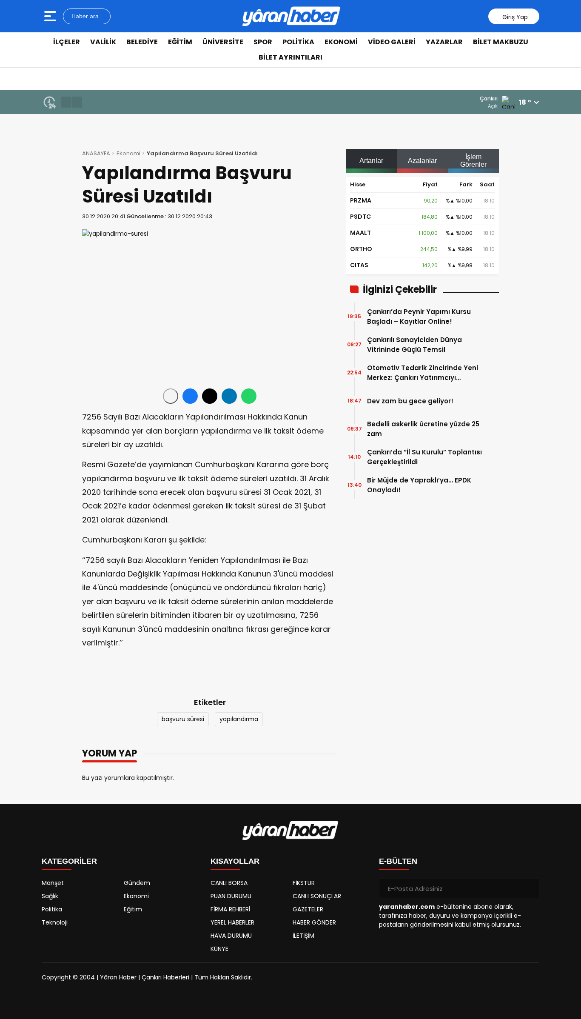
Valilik (103, 42)
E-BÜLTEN (398, 861)
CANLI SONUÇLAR (317, 896)
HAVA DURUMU (231, 935)
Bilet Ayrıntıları (290, 57)
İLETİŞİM (303, 935)
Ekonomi (341, 42)
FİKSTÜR (304, 883)
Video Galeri (392, 42)
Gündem (137, 883)
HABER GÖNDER (314, 922)
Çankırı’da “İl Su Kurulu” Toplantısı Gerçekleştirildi (424, 457)
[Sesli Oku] (170, 396)
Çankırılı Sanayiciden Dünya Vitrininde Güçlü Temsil (414, 344)
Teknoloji (55, 922)
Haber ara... (87, 16)
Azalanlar (422, 160)
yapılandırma (238, 719)
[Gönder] (529, 888)
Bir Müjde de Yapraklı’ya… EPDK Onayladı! (419, 485)
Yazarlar (444, 42)
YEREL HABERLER (232, 922)
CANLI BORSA (229, 883)
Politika (298, 42)
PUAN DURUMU (231, 896)
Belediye (142, 42)
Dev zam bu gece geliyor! (410, 401)
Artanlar (371, 160)
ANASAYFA (96, 153)
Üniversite (222, 42)
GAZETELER (308, 909)
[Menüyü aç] (51, 16)
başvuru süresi (183, 719)
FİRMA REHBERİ (230, 909)
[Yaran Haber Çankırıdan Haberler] (291, 16)
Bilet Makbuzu (500, 42)
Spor (262, 42)
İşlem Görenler (473, 160)
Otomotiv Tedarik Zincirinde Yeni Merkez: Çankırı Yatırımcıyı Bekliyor (422, 372)
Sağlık (50, 896)
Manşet (53, 883)
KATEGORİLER (69, 861)
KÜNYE (219, 949)
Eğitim (180, 42)
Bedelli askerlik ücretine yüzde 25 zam (423, 429)
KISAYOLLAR (235, 861)
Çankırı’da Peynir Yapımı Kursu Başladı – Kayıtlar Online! (419, 316)
